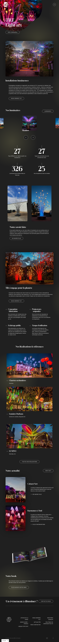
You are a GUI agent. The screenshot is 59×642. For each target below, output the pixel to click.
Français (4, 640)
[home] (5, 4)
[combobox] (5, 640)
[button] (26, 137)
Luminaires (47, 111)
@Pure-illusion (17, 638)
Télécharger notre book (18, 587)
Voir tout (48, 470)
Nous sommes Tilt (16, 98)
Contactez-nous (46, 601)
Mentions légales (50, 618)
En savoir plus (16, 238)
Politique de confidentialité (48, 622)
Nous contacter (36, 624)
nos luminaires (12, 32)
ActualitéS (37, 622)
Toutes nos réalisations (29, 461)
